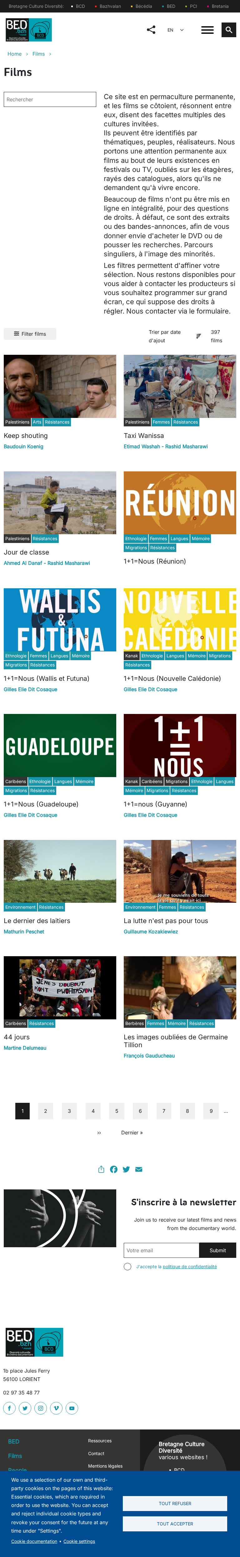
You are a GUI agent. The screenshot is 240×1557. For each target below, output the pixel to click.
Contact (96, 1453)
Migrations (136, 547)
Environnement (20, 907)
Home (15, 54)
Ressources (100, 1440)
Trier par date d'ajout (165, 336)
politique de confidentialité (190, 1266)
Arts (37, 421)
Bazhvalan (110, 6)
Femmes (161, 421)
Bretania (220, 6)
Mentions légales (105, 1466)
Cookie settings (79, 1541)
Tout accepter (175, 1523)
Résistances (57, 421)
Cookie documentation (34, 1541)
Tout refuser (175, 1503)
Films (38, 54)
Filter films (34, 334)
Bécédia (144, 6)
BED (171, 6)
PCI (193, 6)
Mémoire (201, 538)
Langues (179, 538)
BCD (80, 6)
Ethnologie (136, 538)
